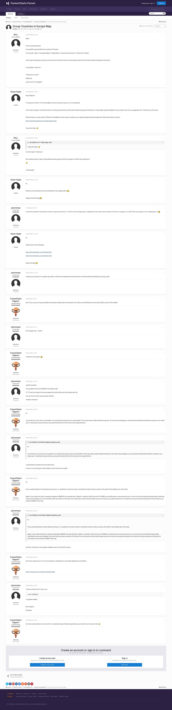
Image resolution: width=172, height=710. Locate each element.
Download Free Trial (157, 9)
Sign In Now (124, 664)
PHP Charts (54, 696)
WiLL (16, 29)
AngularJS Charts (43, 696)
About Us (19, 693)
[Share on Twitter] (7, 683)
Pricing (17, 9)
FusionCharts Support (16, 299)
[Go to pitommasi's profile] (15, 218)
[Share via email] (28, 683)
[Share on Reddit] (22, 683)
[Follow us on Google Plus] (160, 704)
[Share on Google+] (13, 683)
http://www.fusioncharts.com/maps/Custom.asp (41, 121)
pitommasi (16, 208)
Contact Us (26, 693)
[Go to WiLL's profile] (8, 27)
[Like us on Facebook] (151, 704)
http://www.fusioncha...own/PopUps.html (39, 256)
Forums (8, 17)
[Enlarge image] (37, 128)
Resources (33, 9)
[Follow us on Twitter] (155, 704)
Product (9, 9)
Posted (32, 34)
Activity (21, 14)
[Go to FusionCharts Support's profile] (15, 311)
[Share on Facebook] (10, 683)
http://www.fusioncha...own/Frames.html (39, 252)
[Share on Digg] (16, 683)
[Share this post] (164, 35)
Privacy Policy (42, 693)
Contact (52, 9)
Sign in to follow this (147, 26)
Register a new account (47, 664)
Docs (24, 9)
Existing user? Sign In (148, 3)
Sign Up (161, 3)
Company (43, 9)
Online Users (24, 17)
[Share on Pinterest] (31, 683)
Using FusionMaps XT (35, 29)
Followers (157, 26)
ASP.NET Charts (63, 696)
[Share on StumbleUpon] (25, 683)
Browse (10, 14)
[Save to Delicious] (19, 683)
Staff (15, 17)
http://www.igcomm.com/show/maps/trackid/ (40, 572)
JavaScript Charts (21, 696)
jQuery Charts (32, 696)
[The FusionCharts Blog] (146, 704)
